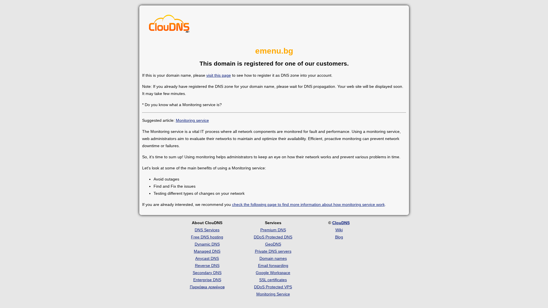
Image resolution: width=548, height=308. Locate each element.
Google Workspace (273, 272)
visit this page (218, 75)
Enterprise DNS (207, 279)
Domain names (273, 258)
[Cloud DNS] (169, 25)
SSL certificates (273, 279)
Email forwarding (273, 265)
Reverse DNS (207, 265)
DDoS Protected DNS (273, 237)
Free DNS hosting (207, 237)
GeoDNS (273, 244)
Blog (339, 237)
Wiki (339, 230)
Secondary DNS (207, 272)
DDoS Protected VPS (273, 287)
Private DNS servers (273, 251)
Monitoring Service (273, 294)
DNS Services (207, 230)
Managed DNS (207, 251)
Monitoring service (192, 120)
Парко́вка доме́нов (207, 287)
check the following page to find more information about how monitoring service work (308, 204)
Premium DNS (273, 230)
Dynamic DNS (207, 244)
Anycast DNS (207, 258)
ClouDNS (341, 222)
